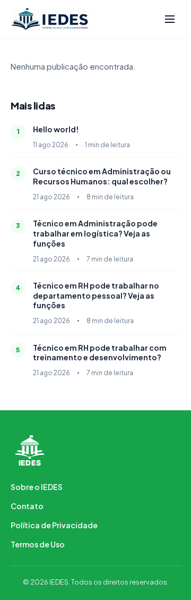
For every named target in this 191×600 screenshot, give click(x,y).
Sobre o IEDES (37, 487)
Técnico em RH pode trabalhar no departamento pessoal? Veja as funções (96, 295)
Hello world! (56, 129)
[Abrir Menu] (169, 19)
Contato (27, 506)
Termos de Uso (38, 544)
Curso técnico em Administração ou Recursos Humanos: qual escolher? (102, 176)
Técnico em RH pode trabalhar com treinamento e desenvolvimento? (100, 352)
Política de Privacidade (54, 525)
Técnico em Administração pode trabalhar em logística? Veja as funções (95, 233)
